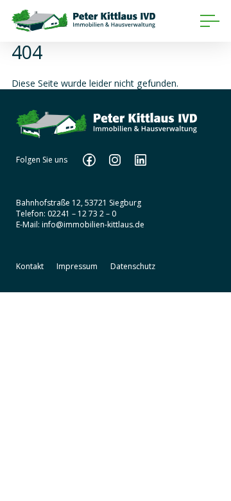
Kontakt (30, 266)
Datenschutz (132, 266)
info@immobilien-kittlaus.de (93, 224)
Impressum (77, 266)
